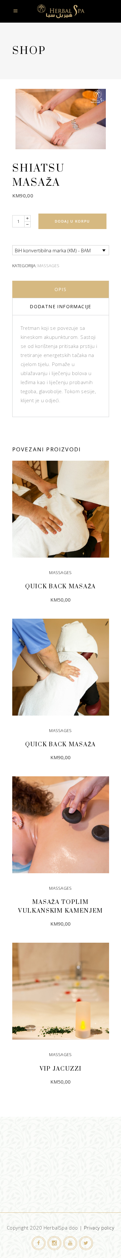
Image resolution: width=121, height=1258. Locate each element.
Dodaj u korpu (72, 221)
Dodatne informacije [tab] (60, 306)
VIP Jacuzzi (61, 1069)
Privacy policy (99, 1227)
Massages (48, 265)
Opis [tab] (61, 289)
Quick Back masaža (60, 586)
